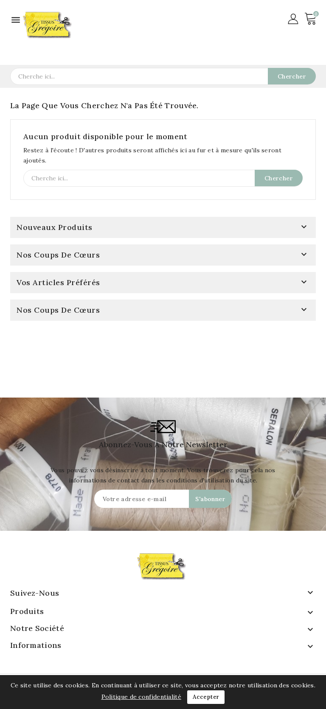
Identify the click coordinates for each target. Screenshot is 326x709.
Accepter (206, 697)
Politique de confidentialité (141, 697)
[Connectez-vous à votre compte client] (293, 18)
